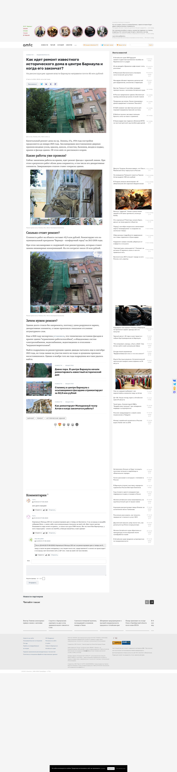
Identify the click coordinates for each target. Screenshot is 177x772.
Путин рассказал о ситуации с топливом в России (128, 479)
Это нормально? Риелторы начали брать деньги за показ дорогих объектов (127, 221)
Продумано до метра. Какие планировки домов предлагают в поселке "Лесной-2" (127, 102)
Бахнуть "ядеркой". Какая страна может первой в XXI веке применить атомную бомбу (127, 213)
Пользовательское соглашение (32, 641)
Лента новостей (119, 53)
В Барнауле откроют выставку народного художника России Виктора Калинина (128, 486)
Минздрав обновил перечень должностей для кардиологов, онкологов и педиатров (128, 81)
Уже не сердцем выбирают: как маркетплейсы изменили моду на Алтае (127, 392)
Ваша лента (122, 45)
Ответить (52, 510)
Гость (33, 515)
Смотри (69, 45)
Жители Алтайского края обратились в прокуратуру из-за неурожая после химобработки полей (127, 532)
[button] (100, 171)
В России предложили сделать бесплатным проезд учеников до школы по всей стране (128, 96)
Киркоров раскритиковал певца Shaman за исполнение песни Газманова (128, 508)
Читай (52, 45)
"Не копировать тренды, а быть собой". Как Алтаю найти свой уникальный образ (128, 345)
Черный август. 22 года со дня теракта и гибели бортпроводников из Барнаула (127, 337)
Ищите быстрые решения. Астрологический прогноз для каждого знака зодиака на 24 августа (129, 361)
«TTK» (49, 672)
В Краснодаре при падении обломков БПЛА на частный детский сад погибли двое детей (129, 122)
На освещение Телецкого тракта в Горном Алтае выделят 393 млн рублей (128, 176)
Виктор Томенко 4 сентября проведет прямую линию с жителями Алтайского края (129, 89)
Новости (44, 45)
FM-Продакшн (49, 638)
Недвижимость (43, 55)
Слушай (60, 45)
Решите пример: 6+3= (34, 578)
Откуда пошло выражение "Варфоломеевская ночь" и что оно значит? (128, 352)
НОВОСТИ (30, 55)
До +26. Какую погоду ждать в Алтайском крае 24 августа (128, 398)
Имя (28, 560)
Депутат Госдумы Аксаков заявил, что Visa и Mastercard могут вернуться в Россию (129, 169)
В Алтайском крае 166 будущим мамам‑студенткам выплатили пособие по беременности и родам (128, 59)
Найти (151, 45)
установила (59, 336)
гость (33, 499)
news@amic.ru (87, 651)
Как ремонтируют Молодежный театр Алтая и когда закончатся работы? (76, 407)
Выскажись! (32, 84)
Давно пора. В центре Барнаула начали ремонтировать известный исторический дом (78, 372)
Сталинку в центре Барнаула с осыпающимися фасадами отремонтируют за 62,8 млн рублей (79, 390)
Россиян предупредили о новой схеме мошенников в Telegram (127, 414)
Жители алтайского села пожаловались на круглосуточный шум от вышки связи (128, 501)
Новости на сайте (28, 638)
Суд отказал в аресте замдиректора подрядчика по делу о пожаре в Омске (127, 493)
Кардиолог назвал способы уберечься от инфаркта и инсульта (127, 243)
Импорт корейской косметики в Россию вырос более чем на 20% (127, 421)
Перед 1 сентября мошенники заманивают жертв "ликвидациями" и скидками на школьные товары (128, 228)
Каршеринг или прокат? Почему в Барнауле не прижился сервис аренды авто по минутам (129, 329)
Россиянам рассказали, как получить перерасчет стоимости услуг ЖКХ (126, 516)
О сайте (47, 643)
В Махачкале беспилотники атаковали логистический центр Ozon (127, 74)
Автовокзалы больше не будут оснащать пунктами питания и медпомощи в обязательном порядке (127, 471)
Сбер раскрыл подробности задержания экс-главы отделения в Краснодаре (127, 236)
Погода (25, 643)
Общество (69, 365)
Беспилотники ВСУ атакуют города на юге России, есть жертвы (128, 258)
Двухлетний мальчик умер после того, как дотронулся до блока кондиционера (128, 524)
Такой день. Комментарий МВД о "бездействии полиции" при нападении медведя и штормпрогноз (127, 406)
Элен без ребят (39, 538)
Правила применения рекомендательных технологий (39, 652)
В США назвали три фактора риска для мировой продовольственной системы (127, 109)
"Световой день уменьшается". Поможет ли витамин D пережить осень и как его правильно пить (128, 250)
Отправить (32, 582)
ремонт (40, 418)
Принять (111, 768)
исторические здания (55, 418)
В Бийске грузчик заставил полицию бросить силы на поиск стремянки (126, 115)
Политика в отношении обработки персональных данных (40, 655)
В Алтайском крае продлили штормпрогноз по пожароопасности (128, 540)
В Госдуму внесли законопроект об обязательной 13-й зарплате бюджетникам (128, 182)
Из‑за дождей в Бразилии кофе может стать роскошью (129, 67)
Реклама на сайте (50, 641)
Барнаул (30, 418)
